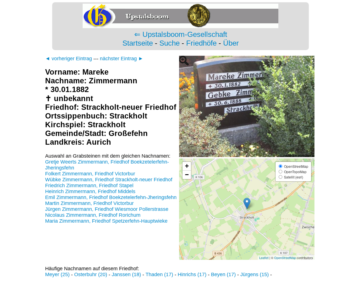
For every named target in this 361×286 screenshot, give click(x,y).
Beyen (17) (223, 274)
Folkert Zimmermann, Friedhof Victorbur (90, 173)
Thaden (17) (159, 274)
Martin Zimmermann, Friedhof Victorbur (89, 203)
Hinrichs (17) (192, 274)
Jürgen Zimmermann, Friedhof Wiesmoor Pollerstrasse (106, 209)
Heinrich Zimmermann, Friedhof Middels (90, 191)
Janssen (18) (126, 274)
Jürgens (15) (254, 274)
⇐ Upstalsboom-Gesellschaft (180, 34)
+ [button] (187, 165)
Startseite (137, 43)
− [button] (187, 174)
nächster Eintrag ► (121, 58)
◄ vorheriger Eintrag (68, 58)
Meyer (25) (57, 274)
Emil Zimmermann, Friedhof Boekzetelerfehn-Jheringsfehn (111, 197)
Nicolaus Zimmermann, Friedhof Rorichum (92, 215)
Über (231, 43)
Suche (169, 43)
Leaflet (263, 257)
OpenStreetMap (285, 257)
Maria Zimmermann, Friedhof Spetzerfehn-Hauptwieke (106, 221)
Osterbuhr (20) (90, 274)
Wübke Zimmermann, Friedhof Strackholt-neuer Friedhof (108, 179)
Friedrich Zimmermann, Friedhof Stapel (89, 185)
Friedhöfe (201, 43)
